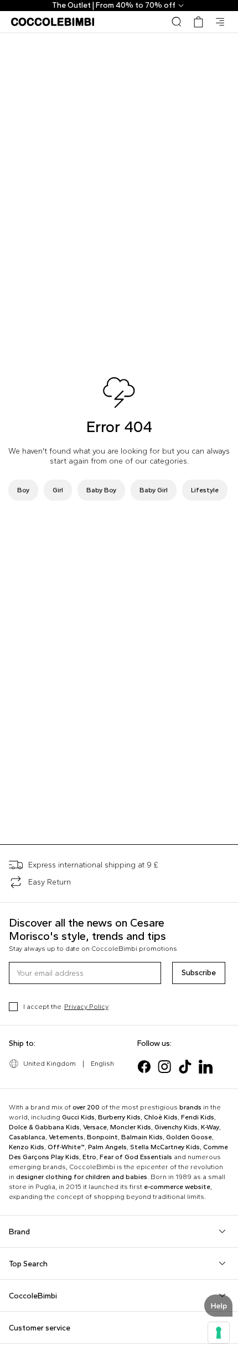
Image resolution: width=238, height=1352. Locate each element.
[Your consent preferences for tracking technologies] (218, 1332)
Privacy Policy (86, 1007)
